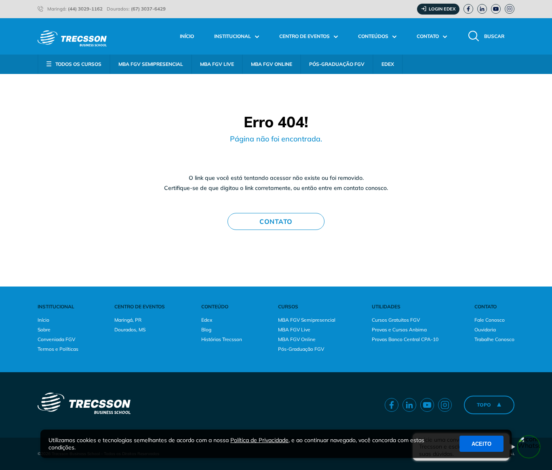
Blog (206, 330)
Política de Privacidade (259, 440)
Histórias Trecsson (221, 339)
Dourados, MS (129, 330)
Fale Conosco (489, 320)
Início (187, 36)
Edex (206, 320)
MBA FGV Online (271, 64)
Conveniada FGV (56, 339)
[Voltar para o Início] (72, 36)
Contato (276, 221)
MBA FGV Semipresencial (306, 320)
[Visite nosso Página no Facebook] (468, 9)
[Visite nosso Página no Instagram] (509, 9)
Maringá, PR (127, 320)
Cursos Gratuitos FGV (396, 320)
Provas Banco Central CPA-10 (405, 339)
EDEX (387, 64)
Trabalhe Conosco (494, 339)
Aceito (481, 444)
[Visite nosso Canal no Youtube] (496, 9)
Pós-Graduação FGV (336, 64)
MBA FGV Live (217, 64)
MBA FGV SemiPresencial (150, 64)
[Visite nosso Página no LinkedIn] (482, 9)
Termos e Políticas (58, 349)
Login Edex (442, 9)
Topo (484, 405)
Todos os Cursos (78, 64)
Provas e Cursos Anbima (399, 330)
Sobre (44, 330)
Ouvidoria (485, 330)
